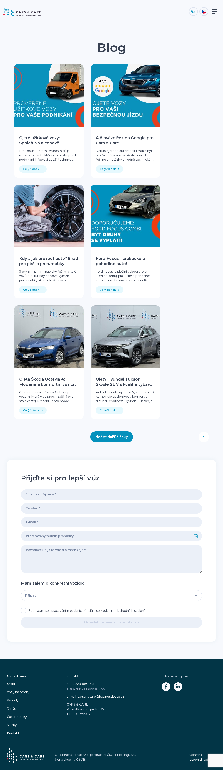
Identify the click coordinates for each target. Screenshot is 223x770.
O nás (11, 709)
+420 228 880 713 (80, 684)
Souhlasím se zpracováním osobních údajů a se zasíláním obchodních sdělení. (87, 611)
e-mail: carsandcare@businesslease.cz (95, 697)
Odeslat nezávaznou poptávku (111, 622)
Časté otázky (17, 717)
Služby (12, 725)
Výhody (13, 700)
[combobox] (105, 536)
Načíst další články (111, 437)
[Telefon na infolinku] (193, 11)
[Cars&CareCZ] (166, 686)
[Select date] (196, 536)
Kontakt (13, 733)
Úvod (11, 684)
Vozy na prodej (18, 692)
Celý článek (31, 169)
